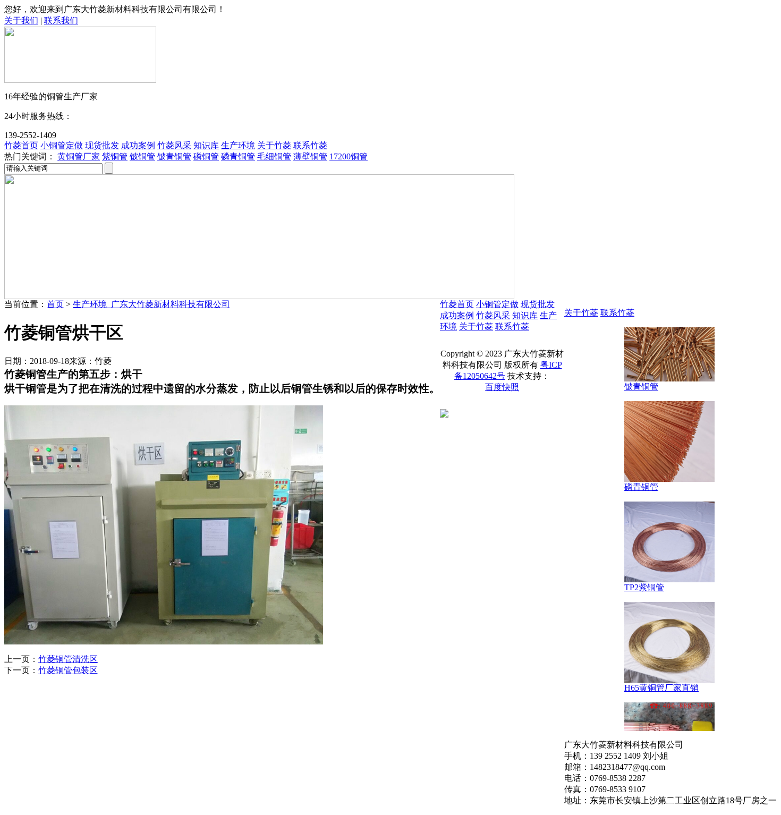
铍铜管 (142, 156)
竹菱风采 (174, 145)
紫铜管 (115, 156)
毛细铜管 (274, 156)
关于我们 (21, 20)
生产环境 (238, 145)
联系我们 (61, 20)
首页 (55, 304)
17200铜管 (348, 156)
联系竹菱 (310, 145)
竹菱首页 (21, 145)
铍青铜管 (174, 156)
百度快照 (502, 387)
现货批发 (102, 145)
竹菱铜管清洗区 (68, 659)
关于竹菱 (274, 145)
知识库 (206, 145)
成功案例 (138, 145)
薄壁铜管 (310, 156)
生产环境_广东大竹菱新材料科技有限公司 (151, 304)
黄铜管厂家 (78, 156)
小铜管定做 (61, 145)
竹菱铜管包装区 (68, 670)
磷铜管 (206, 156)
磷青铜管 (238, 156)
